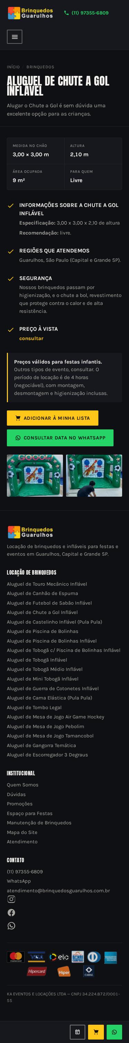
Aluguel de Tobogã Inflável (37, 660)
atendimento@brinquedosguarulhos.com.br (58, 891)
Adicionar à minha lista (57, 418)
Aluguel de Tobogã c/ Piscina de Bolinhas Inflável (63, 650)
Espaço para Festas (30, 813)
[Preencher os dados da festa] (77, 1032)
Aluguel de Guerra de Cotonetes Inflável (53, 689)
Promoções (20, 804)
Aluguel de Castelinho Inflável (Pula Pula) (54, 622)
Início (13, 66)
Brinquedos (40, 66)
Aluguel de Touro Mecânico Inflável (47, 584)
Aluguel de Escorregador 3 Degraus (47, 755)
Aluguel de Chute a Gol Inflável (42, 612)
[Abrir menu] (14, 36)
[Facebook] (11, 912)
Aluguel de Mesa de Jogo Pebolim (45, 726)
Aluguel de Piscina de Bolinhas (42, 631)
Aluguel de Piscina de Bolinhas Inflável (52, 641)
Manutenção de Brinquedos (39, 823)
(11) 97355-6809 (90, 13)
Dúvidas (16, 794)
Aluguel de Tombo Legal (34, 708)
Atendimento (22, 842)
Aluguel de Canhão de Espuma (42, 593)
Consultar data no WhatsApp (65, 438)
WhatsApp (19, 881)
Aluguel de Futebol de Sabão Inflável (49, 603)
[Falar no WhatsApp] (114, 1032)
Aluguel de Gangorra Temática (41, 745)
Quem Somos (23, 785)
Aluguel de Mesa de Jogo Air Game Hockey (55, 717)
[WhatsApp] (11, 925)
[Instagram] (11, 899)
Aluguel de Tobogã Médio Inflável (45, 669)
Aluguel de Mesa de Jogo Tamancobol (50, 736)
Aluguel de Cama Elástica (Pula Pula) (49, 698)
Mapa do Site (22, 832)
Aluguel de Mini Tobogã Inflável (42, 679)
